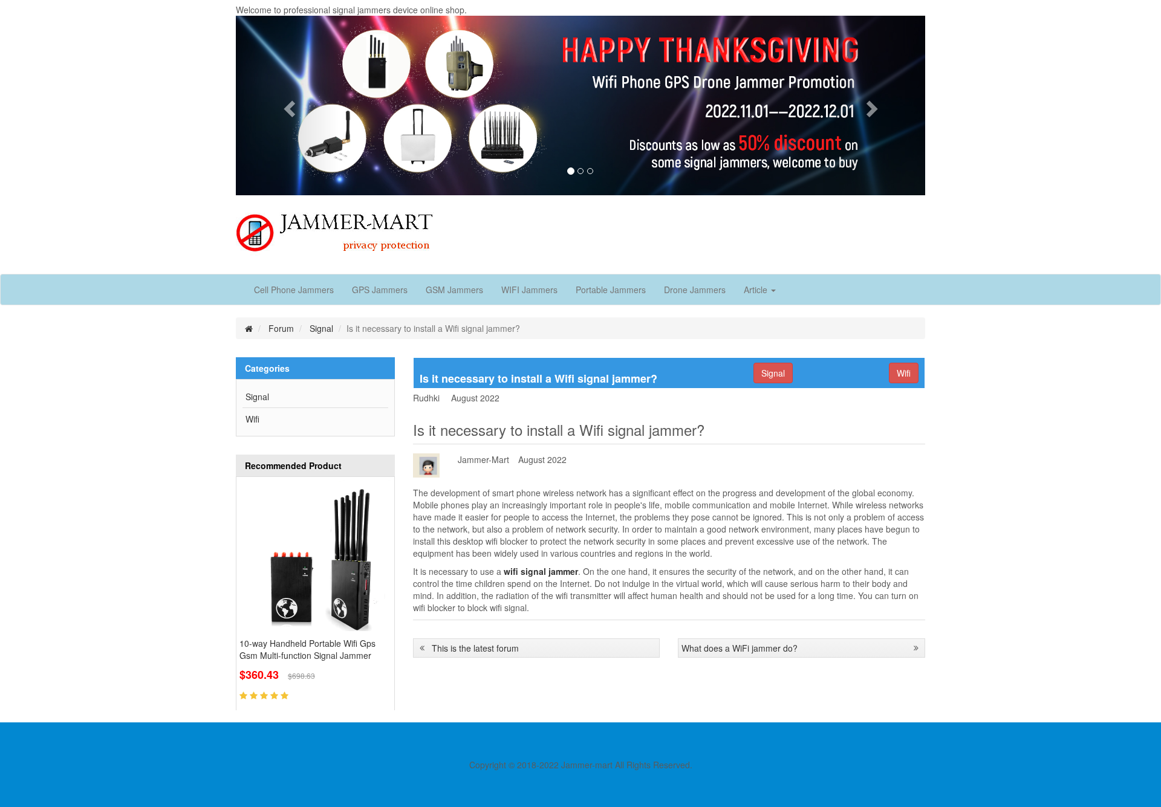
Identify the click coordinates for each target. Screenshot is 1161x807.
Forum (281, 328)
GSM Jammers (454, 290)
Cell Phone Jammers (294, 290)
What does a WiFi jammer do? (739, 648)
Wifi (252, 419)
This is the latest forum (475, 648)
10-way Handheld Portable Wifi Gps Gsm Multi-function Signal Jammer (307, 649)
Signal (321, 328)
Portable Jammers (611, 290)
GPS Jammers (380, 290)
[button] (287, 105)
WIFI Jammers (529, 290)
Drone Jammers (695, 290)
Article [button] (757, 290)
